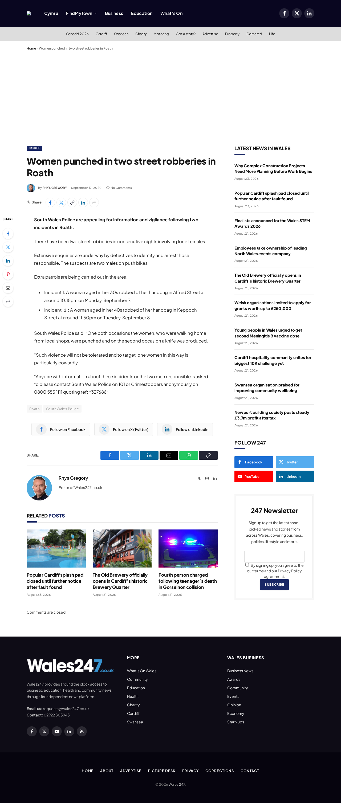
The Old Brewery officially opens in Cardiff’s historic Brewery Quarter (120, 581)
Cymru (51, 13)
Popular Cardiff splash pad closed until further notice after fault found (55, 581)
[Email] (8, 288)
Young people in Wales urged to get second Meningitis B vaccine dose (268, 332)
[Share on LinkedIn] (83, 202)
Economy (235, 713)
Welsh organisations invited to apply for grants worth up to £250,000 (272, 305)
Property (232, 34)
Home (31, 48)
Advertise (210, 34)
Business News (240, 670)
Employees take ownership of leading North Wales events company (270, 250)
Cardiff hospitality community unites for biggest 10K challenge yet (272, 360)
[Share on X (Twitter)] (61, 202)
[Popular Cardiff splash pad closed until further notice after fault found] (56, 548)
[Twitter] (8, 247)
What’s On (171, 13)
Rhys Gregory (55, 187)
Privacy (190, 771)
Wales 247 (177, 784)
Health (133, 696)
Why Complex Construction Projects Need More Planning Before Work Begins (273, 168)
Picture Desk (162, 771)
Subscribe (274, 584)
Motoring (161, 34)
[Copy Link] (72, 202)
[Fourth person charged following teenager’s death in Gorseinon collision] (188, 548)
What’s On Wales (141, 670)
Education (141, 13)
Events (233, 696)
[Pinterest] (8, 274)
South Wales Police (62, 409)
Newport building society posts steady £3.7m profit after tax (271, 415)
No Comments (121, 187)
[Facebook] (8, 233)
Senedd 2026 (77, 34)
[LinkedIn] (8, 260)
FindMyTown (79, 13)
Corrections (219, 771)
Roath (34, 409)
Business (114, 13)
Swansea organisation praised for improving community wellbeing (266, 387)
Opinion (234, 704)
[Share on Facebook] (50, 202)
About (106, 771)
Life (272, 34)
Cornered (254, 34)
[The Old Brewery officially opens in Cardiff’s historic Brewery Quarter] (122, 548)
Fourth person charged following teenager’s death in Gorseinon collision (188, 581)
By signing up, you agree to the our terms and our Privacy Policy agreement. (275, 571)
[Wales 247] (29, 13)
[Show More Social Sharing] (94, 202)
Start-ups (235, 721)
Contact (250, 771)
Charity (141, 34)
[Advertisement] (170, 97)
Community (137, 679)
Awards (233, 679)
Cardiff (101, 34)
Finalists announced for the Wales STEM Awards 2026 (272, 223)
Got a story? (186, 34)
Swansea (121, 34)
